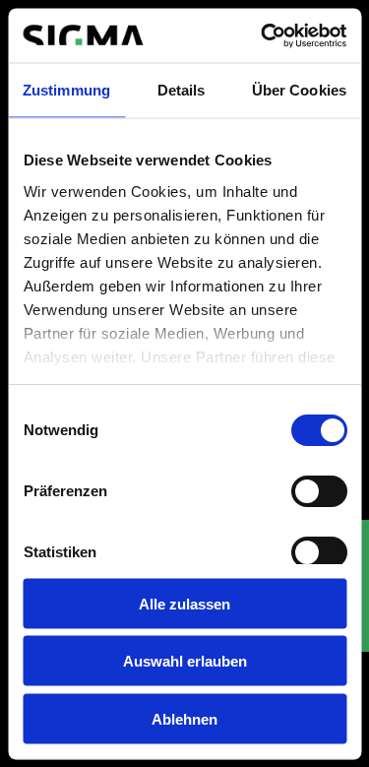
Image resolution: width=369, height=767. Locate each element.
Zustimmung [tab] (66, 90)
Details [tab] (181, 90)
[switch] (318, 491)
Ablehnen (184, 718)
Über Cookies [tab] (299, 90)
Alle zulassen (184, 603)
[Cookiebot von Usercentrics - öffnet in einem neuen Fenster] (262, 35)
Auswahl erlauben (185, 661)
